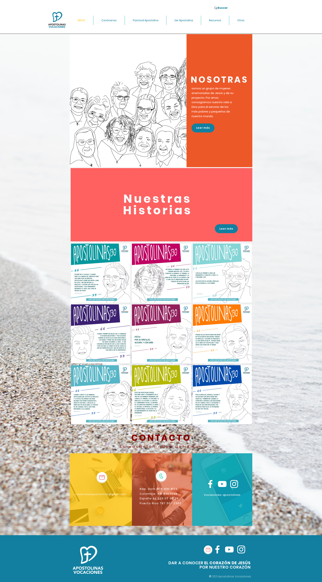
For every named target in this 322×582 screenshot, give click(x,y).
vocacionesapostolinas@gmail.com (100, 494)
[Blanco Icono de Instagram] (234, 484)
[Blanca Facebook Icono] (210, 484)
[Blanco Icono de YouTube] (222, 484)
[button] (109, 20)
